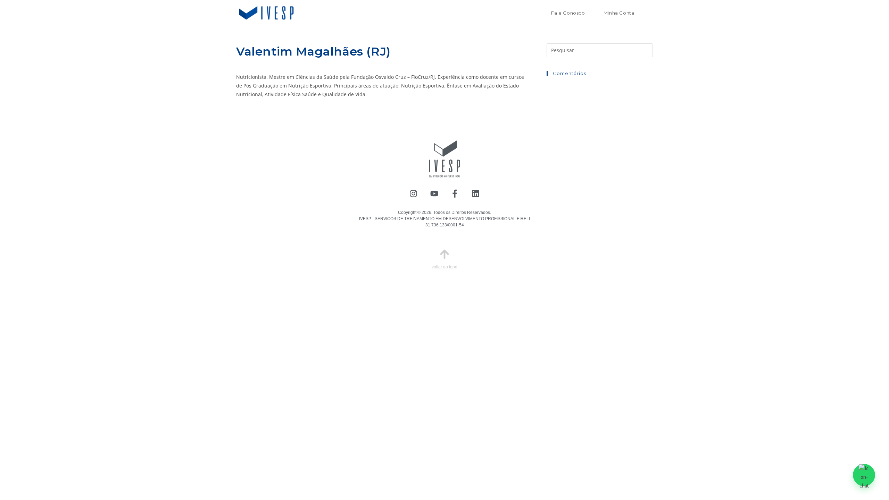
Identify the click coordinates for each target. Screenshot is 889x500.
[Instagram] (413, 193)
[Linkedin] (475, 193)
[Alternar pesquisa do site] (650, 13)
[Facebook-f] (455, 193)
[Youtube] (434, 193)
